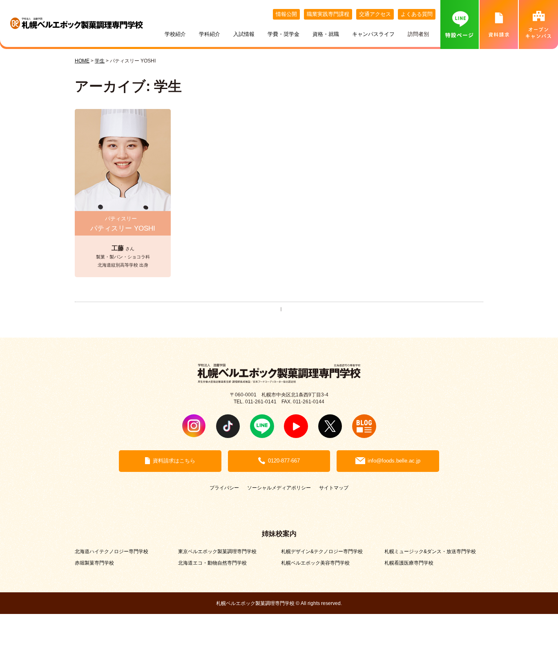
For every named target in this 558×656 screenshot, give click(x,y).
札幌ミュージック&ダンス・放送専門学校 (430, 551)
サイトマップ (333, 487)
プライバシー (224, 487)
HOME (82, 60)
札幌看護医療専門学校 (408, 562)
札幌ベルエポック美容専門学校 (315, 562)
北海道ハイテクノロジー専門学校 (111, 551)
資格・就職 (325, 34)
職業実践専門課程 (328, 14)
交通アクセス (375, 14)
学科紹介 (209, 34)
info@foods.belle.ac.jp (394, 461)
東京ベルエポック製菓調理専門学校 (217, 551)
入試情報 (243, 34)
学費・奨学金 (283, 34)
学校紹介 (175, 34)
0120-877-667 (284, 461)
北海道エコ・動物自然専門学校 (212, 562)
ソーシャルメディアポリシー (279, 487)
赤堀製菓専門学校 (94, 562)
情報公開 (286, 14)
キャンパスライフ (373, 34)
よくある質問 (417, 14)
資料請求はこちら (174, 461)
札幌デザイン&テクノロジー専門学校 (322, 551)
